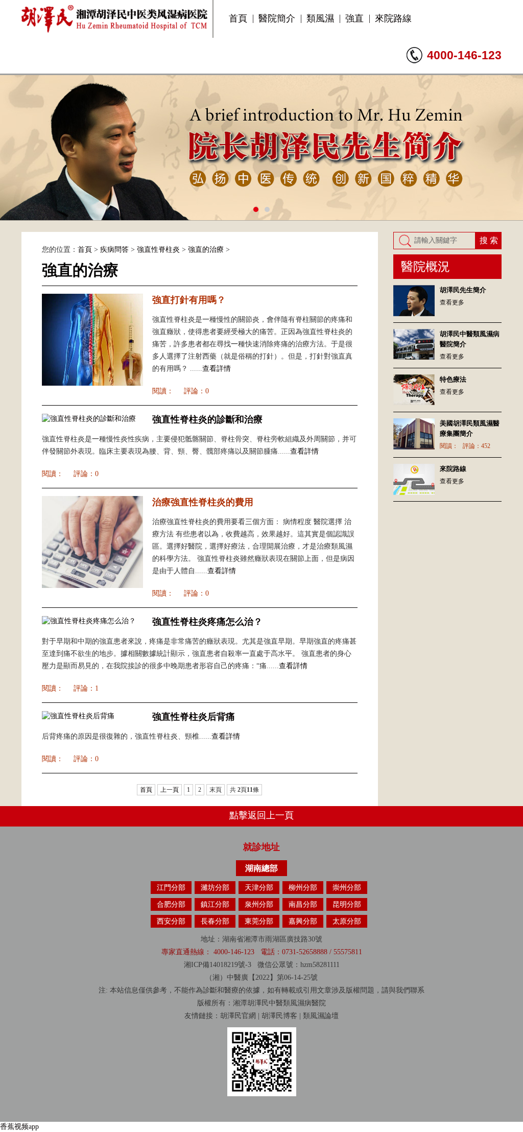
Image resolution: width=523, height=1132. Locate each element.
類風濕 (320, 18)
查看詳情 (216, 368)
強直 (354, 18)
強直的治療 (206, 249)
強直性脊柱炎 (158, 249)
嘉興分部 (303, 921)
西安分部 (171, 921)
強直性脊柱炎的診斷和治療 (207, 419)
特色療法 (453, 379)
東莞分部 (259, 921)
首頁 (238, 18)
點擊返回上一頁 (261, 815)
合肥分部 (171, 904)
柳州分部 (303, 887)
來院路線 (393, 18)
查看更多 (452, 302)
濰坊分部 (215, 887)
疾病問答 (114, 249)
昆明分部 (346, 904)
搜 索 (489, 240)
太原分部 (346, 921)
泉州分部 (259, 904)
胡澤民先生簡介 (463, 290)
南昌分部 (303, 904)
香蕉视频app (19, 1126)
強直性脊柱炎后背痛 (193, 717)
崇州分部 (346, 887)
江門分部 (171, 887)
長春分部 (215, 921)
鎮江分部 (215, 904)
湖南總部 (261, 868)
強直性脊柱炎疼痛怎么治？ (207, 622)
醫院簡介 (276, 18)
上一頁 (169, 789)
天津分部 (259, 887)
